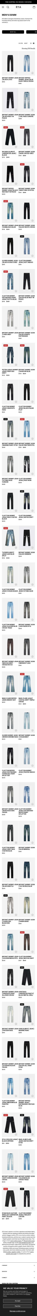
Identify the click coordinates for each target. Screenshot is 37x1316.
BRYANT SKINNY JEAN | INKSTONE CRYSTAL (27, 189)
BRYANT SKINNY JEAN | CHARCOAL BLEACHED (10, 921)
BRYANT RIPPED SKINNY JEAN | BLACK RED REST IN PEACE (10, 190)
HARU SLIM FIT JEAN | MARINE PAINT (26, 1029)
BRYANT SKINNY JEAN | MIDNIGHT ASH (27, 662)
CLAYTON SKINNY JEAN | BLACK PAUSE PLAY (26, 408)
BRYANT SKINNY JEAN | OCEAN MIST (27, 736)
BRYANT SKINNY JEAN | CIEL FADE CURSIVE (27, 115)
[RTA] (18, 7)
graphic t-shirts (16, 1252)
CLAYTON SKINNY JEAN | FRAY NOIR (25, 479)
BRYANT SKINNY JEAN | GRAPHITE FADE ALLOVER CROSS (10, 993)
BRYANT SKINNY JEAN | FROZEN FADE (10, 1029)
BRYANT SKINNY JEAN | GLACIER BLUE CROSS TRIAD (27, 1177)
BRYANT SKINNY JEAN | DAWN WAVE (27, 920)
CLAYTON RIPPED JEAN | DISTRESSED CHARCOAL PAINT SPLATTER (9, 773)
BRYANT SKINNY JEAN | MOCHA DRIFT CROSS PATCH (10, 663)
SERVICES (4, 1271)
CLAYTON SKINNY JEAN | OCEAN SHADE (10, 590)
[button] (7, 7)
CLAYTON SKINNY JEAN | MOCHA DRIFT (26, 957)
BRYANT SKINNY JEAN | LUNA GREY (10, 333)
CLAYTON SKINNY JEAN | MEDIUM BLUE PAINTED (9, 1102)
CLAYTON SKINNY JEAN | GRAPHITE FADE (8, 408)
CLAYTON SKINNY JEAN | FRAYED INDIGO (27, 771)
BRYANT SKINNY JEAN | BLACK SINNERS (27, 553)
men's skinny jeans (15, 1241)
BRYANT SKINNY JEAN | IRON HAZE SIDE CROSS (10, 810)
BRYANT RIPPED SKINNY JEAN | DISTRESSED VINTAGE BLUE (27, 1103)
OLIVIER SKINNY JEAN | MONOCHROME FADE (10, 736)
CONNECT (4, 1277)
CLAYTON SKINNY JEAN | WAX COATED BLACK (9, 517)
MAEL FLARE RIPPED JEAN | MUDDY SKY (9, 699)
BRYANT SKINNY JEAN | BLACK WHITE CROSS (27, 226)
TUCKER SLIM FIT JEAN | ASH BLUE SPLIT (8, 554)
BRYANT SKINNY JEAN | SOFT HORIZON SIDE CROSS (10, 1177)
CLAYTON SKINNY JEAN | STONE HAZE (26, 590)
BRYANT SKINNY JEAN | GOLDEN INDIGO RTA (10, 957)
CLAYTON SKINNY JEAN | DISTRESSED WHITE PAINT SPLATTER (26, 811)
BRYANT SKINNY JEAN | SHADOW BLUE (27, 370)
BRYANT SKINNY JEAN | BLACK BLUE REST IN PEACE (27, 297)
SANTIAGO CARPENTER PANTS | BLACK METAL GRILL (26, 993)
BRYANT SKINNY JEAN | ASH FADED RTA (27, 625)
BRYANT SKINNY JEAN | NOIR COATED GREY (27, 152)
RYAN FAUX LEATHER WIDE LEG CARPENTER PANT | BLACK (10, 1214)
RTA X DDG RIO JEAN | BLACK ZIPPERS (10, 1140)
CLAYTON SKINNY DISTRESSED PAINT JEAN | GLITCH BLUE (9, 297)
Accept (17, 1301)
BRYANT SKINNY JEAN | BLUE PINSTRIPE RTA (27, 444)
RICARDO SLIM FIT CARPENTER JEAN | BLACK (9, 153)
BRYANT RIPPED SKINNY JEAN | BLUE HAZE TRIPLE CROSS (26, 79)
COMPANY (4, 1265)
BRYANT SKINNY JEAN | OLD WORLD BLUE (27, 885)
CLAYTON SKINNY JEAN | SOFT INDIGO (26, 261)
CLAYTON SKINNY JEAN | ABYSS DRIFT (26, 516)
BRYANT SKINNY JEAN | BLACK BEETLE (10, 885)
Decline (17, 1306)
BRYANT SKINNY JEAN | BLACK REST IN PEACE (10, 116)
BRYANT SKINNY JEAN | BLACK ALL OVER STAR (27, 1065)
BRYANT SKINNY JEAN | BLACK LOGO (10, 78)
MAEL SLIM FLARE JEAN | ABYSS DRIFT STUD (26, 1140)
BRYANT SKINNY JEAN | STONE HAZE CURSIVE (10, 480)
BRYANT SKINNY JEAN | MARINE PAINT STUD (10, 444)
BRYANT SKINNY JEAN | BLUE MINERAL (27, 848)
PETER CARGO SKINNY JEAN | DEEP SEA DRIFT (10, 371)
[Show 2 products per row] (33, 43)
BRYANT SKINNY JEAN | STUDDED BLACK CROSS (10, 1065)
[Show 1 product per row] (31, 43)
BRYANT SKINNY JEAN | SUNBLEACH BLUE (10, 226)
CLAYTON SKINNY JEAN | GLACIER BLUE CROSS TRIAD (9, 626)
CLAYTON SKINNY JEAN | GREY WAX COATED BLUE (8, 849)
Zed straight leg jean (25, 1242)
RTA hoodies (7, 1252)
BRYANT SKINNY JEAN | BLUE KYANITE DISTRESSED (27, 334)
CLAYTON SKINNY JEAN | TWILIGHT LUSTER (25, 1214)
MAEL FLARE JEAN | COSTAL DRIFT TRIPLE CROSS (26, 699)
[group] (18, 2)
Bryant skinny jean (29, 1241)
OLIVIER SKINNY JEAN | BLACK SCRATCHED (10, 261)
